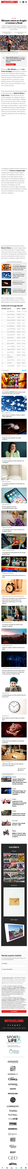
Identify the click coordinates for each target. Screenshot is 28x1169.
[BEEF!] (13, 1152)
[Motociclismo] (9, 2)
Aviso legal (18, 1028)
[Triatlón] (12, 1111)
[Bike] (13, 1129)
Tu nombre (4, 963)
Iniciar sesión (23, 2)
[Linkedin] (11, 1168)
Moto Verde (15, 820)
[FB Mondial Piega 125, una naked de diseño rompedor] (6, 791)
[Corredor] (12, 1106)
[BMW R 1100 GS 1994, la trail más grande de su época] (6, 832)
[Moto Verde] (13, 1089)
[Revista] (14, 867)
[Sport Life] (13, 1100)
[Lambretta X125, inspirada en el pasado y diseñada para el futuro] (6, 801)
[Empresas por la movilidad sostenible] (14, 1051)
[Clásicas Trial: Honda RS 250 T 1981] (6, 823)
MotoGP (14, 18)
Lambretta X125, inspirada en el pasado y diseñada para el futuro (19, 803)
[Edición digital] (14, 933)
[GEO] (13, 1158)
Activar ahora (10, 64)
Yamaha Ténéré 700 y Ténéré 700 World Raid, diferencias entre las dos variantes (19, 781)
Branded (14, 777)
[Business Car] (13, 1074)
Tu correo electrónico (7, 969)
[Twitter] (7, 1168)
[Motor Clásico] (13, 1079)
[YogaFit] (13, 1119)
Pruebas (14, 811)
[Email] (25, 1168)
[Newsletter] (14, 901)
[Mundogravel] (13, 1163)
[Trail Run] (13, 1115)
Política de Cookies (12, 988)
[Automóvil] (13, 1084)
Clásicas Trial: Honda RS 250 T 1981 (18, 824)
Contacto (4, 1028)
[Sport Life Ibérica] (14, 1039)
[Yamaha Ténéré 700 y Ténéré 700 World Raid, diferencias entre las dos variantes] (6, 779)
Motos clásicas (14, 831)
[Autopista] (13, 1062)
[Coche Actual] (13, 1068)
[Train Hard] (13, 1140)
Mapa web (24, 1028)
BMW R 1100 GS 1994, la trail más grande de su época (19, 835)
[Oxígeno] (13, 1134)
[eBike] (13, 1146)
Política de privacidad (11, 1028)
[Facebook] (2, 1168)
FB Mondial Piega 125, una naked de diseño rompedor (19, 792)
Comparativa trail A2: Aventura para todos (19, 814)
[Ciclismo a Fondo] (12, 1124)
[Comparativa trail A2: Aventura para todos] (6, 813)
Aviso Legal (16, 987)
